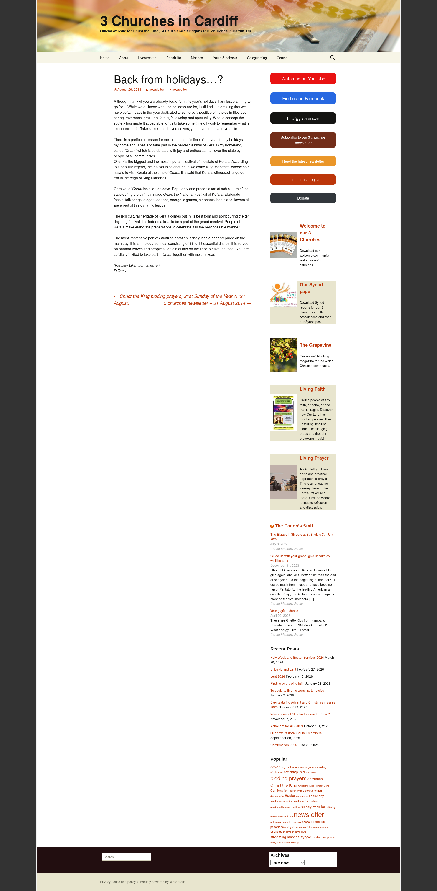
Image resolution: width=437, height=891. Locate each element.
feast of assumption (281, 801)
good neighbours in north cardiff (287, 807)
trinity (332, 837)
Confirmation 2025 (283, 744)
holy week (313, 806)
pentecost (318, 821)
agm (284, 767)
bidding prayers (288, 778)
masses (274, 816)
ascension (311, 772)
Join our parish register (303, 179)
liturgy (331, 807)
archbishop (276, 772)
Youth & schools (225, 57)
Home (104, 57)
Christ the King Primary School (314, 785)
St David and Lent (283, 669)
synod (305, 837)
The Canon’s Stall (294, 525)
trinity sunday (277, 842)
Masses (197, 57)
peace (306, 822)
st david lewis (299, 831)
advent (275, 766)
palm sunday (294, 822)
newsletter (156, 89)
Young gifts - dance (284, 610)
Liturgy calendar (303, 118)
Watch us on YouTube (303, 78)
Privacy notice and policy (118, 881)
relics (309, 827)
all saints (293, 767)
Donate (303, 198)
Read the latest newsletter (303, 161)
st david (287, 831)
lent (324, 806)
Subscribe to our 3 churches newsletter (303, 140)
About (123, 57)
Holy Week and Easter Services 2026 (297, 657)
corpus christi (313, 790)
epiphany (317, 795)
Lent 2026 (277, 676)
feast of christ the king (305, 801)
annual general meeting (313, 767)
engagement (303, 796)
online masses (278, 822)
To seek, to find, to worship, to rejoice (297, 690)
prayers (291, 827)
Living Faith (312, 388)
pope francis (278, 827)
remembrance (320, 827)
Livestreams (147, 57)
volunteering (292, 842)
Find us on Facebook (303, 98)
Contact (282, 57)
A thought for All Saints (286, 726)
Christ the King (283, 785)
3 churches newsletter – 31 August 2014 (207, 303)
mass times (286, 816)
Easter (290, 795)
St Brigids (276, 832)
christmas (315, 778)
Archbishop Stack (294, 772)
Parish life (173, 57)
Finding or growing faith (287, 683)
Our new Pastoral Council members (296, 733)
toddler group (320, 837)
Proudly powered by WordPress (162, 881)
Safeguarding (257, 57)
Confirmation (279, 790)
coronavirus (297, 791)
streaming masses (285, 836)
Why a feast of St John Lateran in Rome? (300, 714)
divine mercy (277, 796)
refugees (301, 827)
